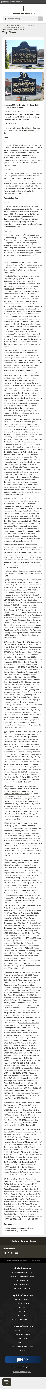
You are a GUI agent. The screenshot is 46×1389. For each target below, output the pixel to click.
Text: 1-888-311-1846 (22, 1288)
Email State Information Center (22, 1276)
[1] (19, 211)
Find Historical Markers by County (12, 27)
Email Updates (22, 1338)
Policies (22, 1307)
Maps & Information (22, 1330)
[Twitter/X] (8, 1253)
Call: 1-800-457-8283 (22, 1284)
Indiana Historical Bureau (24, 14)
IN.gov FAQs (22, 1315)
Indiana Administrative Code (22, 1346)
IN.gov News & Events (22, 1334)
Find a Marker (28, 25)
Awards (22, 1350)
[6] (4, 240)
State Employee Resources (22, 1319)
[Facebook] (5, 1253)
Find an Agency (22, 1280)
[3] (36, 221)
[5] (25, 235)
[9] (14, 252)
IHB (3, 25)
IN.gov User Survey (22, 1299)
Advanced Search (22, 1303)
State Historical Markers (14, 25)
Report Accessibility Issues (22, 1367)
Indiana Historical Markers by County (13, 29)
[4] (21, 226)
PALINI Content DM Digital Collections (20, 792)
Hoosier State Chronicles (29, 1023)
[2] (20, 218)
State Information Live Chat (22, 1272)
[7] (32, 245)
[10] (36, 255)
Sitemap (22, 1311)
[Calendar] (16, 1253)
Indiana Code (22, 1342)
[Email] (12, 1253)
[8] (32, 247)
